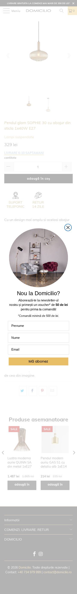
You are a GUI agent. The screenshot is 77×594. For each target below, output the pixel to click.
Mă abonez (38, 361)
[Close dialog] (68, 227)
